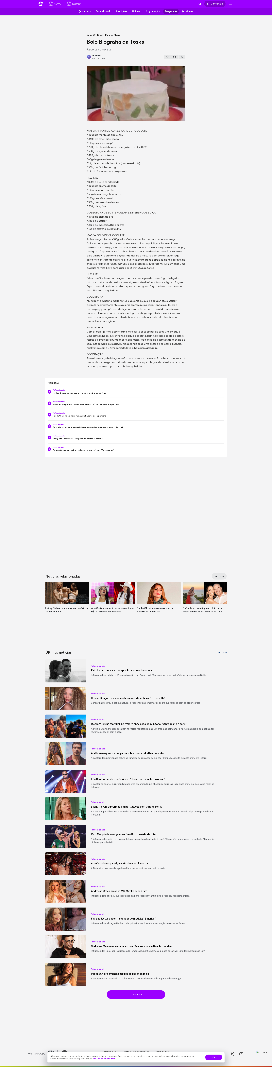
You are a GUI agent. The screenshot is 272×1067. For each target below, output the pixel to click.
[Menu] (230, 4)
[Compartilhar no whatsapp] (167, 57)
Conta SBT (217, 3)
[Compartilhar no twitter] (181, 57)
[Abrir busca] (200, 4)
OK (213, 1057)
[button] (67, 601)
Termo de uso (161, 1051)
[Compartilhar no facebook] (174, 57)
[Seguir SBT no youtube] (241, 1054)
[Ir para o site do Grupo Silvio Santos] (43, 1053)
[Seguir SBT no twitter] (232, 1054)
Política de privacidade (136, 1051)
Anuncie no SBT (111, 1051)
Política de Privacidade (104, 1058)
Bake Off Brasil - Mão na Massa (103, 35)
